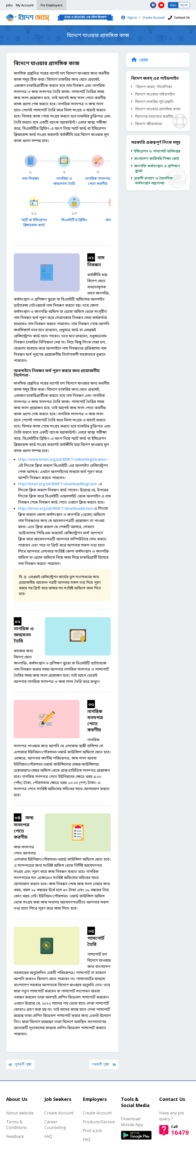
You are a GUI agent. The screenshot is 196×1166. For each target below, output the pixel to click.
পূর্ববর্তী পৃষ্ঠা (23, 1064)
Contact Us (182, 17)
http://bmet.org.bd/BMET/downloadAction (55, 508)
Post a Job (92, 1130)
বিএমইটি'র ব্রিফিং (74, 219)
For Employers (52, 5)
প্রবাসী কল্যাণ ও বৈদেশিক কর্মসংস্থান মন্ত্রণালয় (154, 180)
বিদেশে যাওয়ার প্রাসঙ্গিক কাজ (157, 108)
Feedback (15, 1136)
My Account (25, 5)
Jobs (9, 5)
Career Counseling (55, 1125)
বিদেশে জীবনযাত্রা (148, 123)
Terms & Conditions (16, 1125)
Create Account (59, 1113)
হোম (143, 60)
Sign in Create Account (146, 17)
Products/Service (99, 1122)
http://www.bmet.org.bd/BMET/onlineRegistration (62, 459)
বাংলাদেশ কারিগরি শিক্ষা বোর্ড (157, 158)
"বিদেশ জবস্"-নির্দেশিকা (153, 86)
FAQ (48, 1136)
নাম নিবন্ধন (30, 178)
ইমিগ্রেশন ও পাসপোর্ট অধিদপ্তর (157, 151)
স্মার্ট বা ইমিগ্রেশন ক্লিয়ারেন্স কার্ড (34, 222)
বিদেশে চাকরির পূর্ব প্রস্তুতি (154, 101)
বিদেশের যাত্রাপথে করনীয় (154, 116)
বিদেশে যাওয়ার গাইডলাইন (155, 94)
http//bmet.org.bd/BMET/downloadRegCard (57, 483)
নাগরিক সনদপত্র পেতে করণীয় (97, 181)
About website (20, 1113)
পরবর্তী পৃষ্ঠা (101, 1064)
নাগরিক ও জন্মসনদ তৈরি (64, 181)
